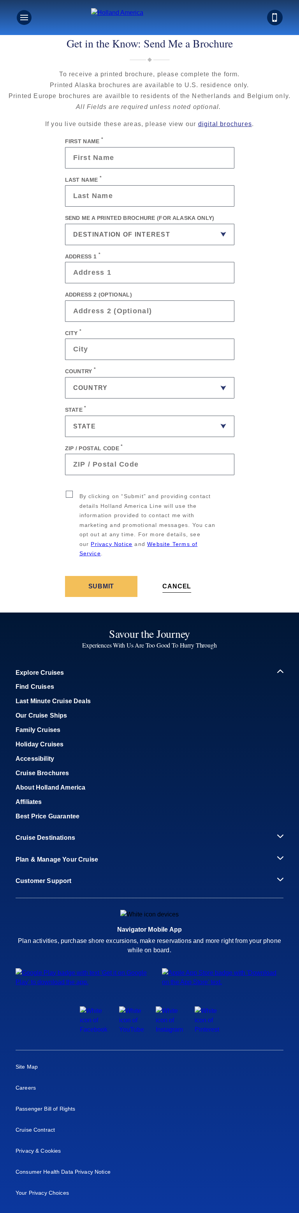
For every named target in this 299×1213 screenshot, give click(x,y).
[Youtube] (131, 1029)
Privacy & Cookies (38, 1151)
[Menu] (24, 17)
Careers (26, 1088)
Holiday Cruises (39, 744)
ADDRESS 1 (83, 256)
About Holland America (50, 787)
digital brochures (225, 124)
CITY (73, 332)
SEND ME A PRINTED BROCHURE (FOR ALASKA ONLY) (140, 218)
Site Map (27, 1067)
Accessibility (35, 758)
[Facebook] (93, 1029)
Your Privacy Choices (42, 1193)
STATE (75, 409)
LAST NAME (83, 179)
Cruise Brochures (42, 773)
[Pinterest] (207, 1029)
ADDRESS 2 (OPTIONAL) (98, 294)
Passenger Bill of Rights (45, 1109)
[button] (149, 17)
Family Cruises (38, 730)
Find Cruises (35, 686)
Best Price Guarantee (47, 816)
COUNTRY (80, 370)
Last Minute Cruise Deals (53, 701)
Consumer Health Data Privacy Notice (63, 1172)
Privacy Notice (111, 544)
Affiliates (29, 802)
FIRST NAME (84, 140)
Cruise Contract (35, 1130)
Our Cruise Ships (41, 715)
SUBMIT (101, 586)
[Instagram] (169, 1029)
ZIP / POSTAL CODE (94, 447)
